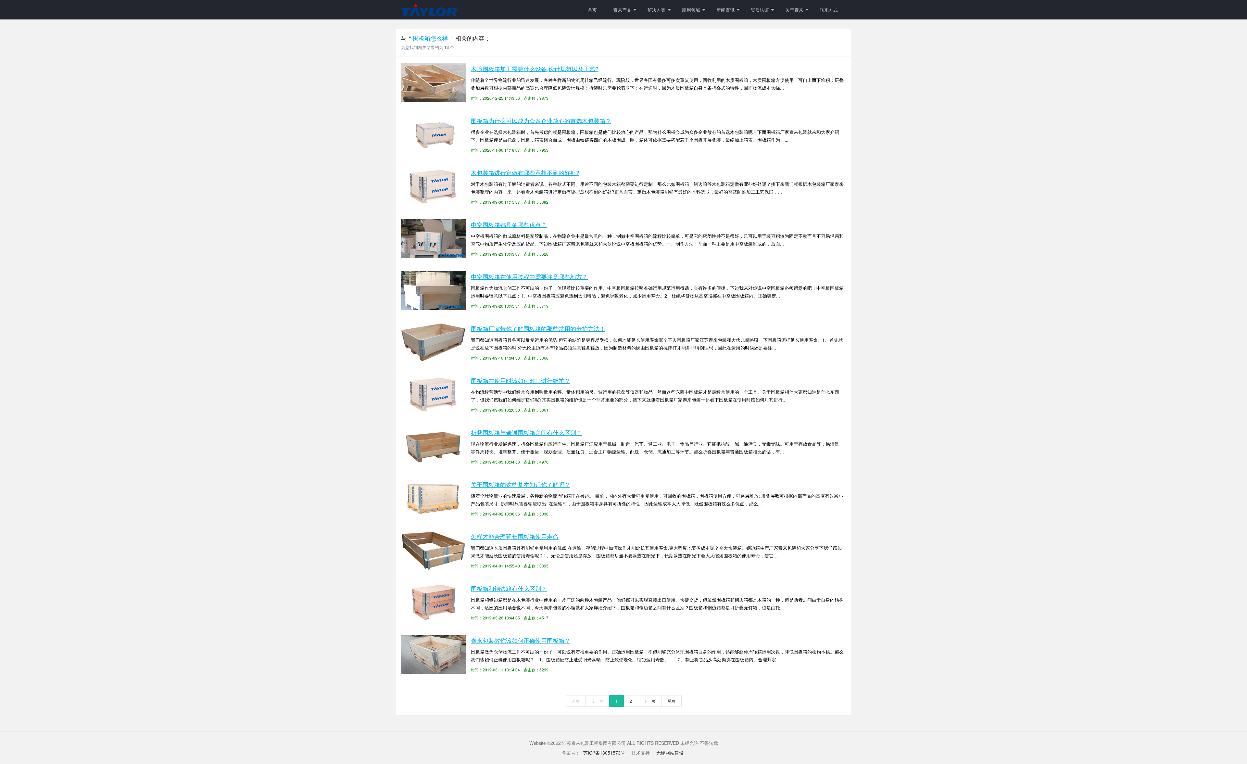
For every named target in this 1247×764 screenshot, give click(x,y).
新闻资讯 (725, 9)
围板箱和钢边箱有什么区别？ (509, 588)
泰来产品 (622, 9)
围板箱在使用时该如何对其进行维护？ (520, 380)
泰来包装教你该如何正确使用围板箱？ (520, 640)
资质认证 (760, 9)
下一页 (650, 701)
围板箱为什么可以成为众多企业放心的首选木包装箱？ (541, 120)
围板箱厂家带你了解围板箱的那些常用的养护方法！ (538, 328)
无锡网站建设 (670, 752)
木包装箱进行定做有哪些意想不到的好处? (525, 172)
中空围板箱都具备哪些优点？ (509, 224)
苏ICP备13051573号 (603, 752)
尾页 (671, 701)
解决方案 (657, 9)
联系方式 (829, 9)
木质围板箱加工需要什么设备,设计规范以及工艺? (534, 68)
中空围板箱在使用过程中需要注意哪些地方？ (529, 276)
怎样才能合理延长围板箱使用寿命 (515, 536)
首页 (592, 9)
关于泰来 (794, 9)
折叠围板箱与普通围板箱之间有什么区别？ (526, 432)
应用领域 (691, 9)
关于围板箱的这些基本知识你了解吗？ (520, 484)
